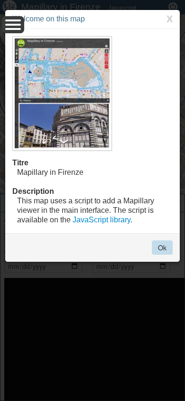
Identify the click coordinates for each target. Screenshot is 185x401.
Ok (162, 247)
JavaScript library (101, 220)
